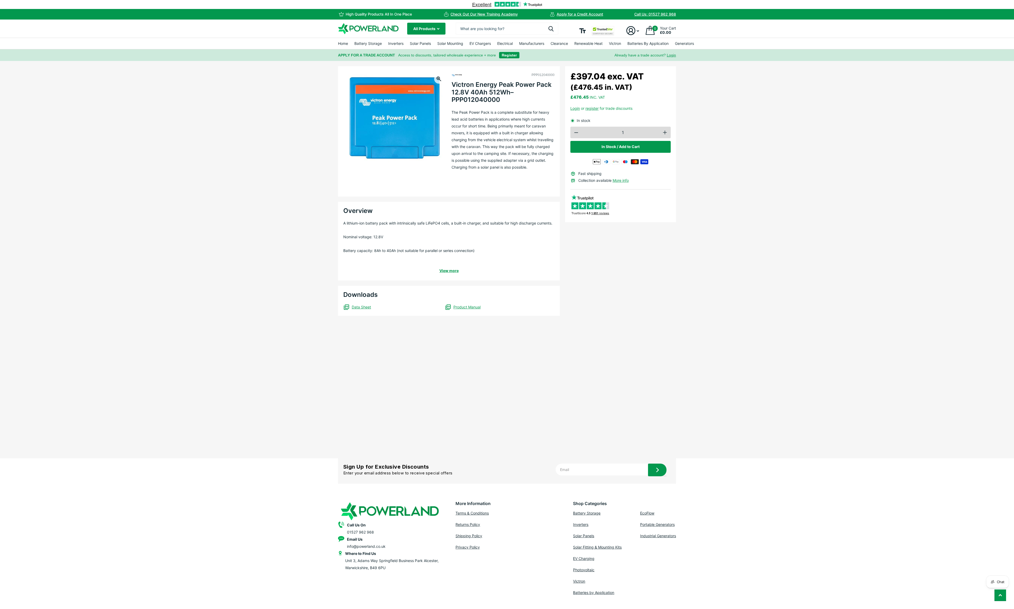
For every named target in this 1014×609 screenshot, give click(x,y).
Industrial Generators (658, 536)
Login (671, 55)
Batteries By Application (648, 43)
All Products (424, 28)
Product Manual (467, 307)
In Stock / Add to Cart (621, 146)
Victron (615, 43)
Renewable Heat (588, 43)
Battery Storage (368, 43)
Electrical (505, 43)
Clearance (559, 43)
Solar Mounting (450, 43)
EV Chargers (480, 43)
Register (509, 55)
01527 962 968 (360, 532)
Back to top (1000, 595)
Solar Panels (420, 43)
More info (621, 180)
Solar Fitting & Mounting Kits (597, 547)
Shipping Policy (469, 536)
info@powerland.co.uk (366, 546)
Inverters (395, 43)
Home (343, 43)
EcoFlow (647, 513)
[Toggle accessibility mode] (582, 31)
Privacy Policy (468, 547)
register (592, 108)
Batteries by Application (593, 592)
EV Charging (583, 558)
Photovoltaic (583, 570)
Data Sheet (361, 307)
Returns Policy (468, 524)
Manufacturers (531, 43)
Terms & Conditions (472, 513)
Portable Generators (657, 524)
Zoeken (551, 29)
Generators (684, 43)
